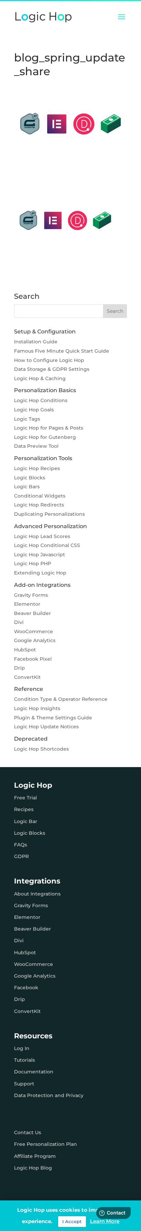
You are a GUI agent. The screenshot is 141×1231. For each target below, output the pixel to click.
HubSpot (25, 650)
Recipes (24, 809)
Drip (19, 668)
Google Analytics (34, 640)
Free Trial (25, 798)
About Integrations (37, 894)
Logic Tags (27, 419)
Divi (19, 622)
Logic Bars (27, 486)
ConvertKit (27, 677)
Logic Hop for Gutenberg (45, 437)
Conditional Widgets (39, 496)
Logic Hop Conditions (40, 400)
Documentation (33, 1072)
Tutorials (24, 1060)
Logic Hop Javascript (39, 554)
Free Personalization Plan (45, 1144)
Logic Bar (25, 821)
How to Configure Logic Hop (49, 360)
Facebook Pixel (33, 659)
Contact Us (27, 1132)
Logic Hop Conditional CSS (47, 545)
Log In (21, 1048)
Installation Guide (35, 342)
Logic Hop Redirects (39, 505)
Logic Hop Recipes (37, 468)
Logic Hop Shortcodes (41, 749)
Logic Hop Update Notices (46, 726)
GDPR (21, 856)
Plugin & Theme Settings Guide (53, 718)
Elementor (27, 604)
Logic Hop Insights (37, 708)
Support (24, 1084)
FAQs (20, 845)
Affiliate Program (35, 1156)
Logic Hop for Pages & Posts (48, 428)
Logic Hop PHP (32, 563)
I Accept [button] (72, 1221)
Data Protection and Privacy (49, 1095)
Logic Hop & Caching (40, 378)
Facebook (26, 987)
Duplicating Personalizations (49, 514)
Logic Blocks (29, 478)
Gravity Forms (31, 595)
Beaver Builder (32, 613)
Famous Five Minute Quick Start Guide (61, 351)
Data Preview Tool (36, 446)
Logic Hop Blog (33, 1168)
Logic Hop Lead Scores (42, 536)
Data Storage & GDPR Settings (51, 369)
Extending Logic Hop (40, 573)
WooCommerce (33, 631)
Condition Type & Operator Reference (60, 699)
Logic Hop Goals (34, 410)
